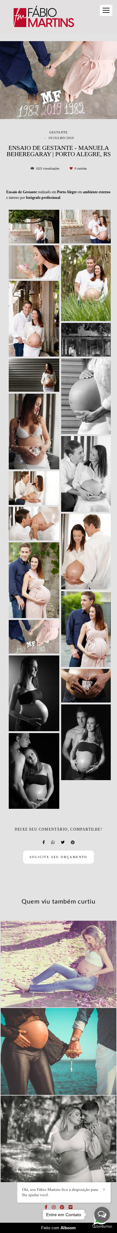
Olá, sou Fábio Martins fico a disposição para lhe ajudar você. (60, 1192)
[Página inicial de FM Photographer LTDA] (43, 17)
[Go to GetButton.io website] (102, 1227)
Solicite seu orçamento (58, 857)
